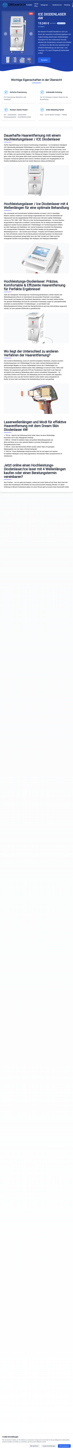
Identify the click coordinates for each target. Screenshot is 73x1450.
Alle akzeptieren (64, 1446)
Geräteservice (57, 5)
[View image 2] (15, 60)
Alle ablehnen (34, 1446)
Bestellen (44, 60)
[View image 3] (22, 60)
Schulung (67, 5)
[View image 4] (28, 60)
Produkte (29, 5)
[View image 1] (8, 60)
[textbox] (36, 153)
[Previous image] (5, 33)
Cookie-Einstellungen (49, 1446)
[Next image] (31, 33)
